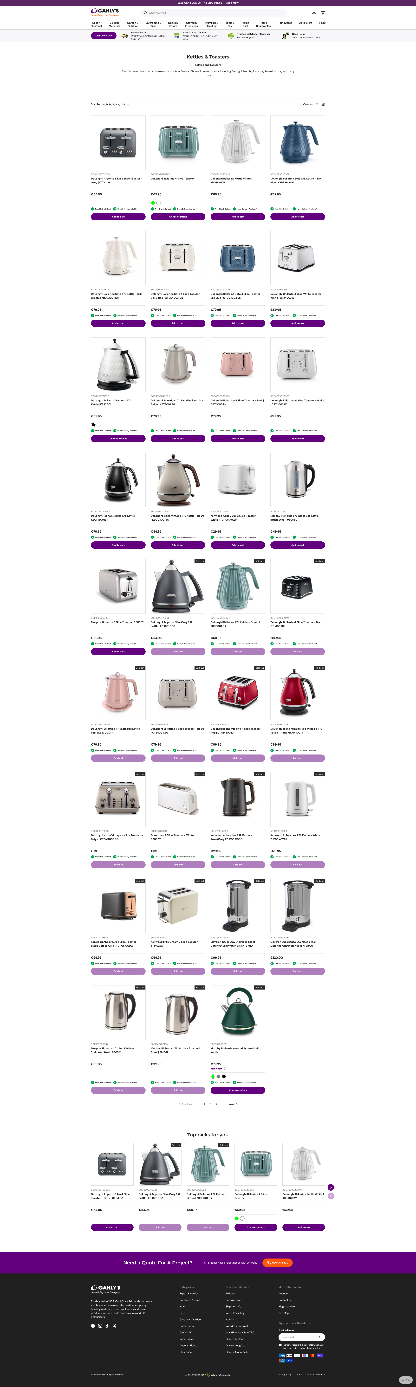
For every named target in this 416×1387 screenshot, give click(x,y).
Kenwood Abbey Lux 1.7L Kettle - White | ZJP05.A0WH (295, 837)
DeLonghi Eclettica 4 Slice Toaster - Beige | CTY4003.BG (177, 730)
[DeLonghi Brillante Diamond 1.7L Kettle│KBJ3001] (118, 365)
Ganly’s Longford (236, 1345)
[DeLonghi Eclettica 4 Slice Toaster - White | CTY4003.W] (298, 365)
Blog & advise (287, 1306)
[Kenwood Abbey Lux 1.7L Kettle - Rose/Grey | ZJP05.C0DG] (238, 799)
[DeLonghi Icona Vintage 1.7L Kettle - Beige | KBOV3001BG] (178, 480)
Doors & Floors (188, 1345)
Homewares (187, 1326)
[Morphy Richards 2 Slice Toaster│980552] (118, 586)
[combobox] (213, 13)
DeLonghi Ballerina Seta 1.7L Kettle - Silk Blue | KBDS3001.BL (295, 180)
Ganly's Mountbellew (238, 1352)
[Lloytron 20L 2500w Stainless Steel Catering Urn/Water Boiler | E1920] (298, 906)
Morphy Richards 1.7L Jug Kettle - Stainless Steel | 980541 (112, 1050)
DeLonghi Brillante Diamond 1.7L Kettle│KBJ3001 (111, 402)
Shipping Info (233, 1306)
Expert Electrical (189, 1293)
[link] (185, 1104)
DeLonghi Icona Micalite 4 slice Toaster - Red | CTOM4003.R (237, 730)
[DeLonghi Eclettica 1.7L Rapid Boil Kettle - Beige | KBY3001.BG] (178, 365)
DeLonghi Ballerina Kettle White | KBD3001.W (231, 180)
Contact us (285, 1300)
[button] (323, 12)
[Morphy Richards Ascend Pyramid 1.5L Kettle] (238, 1012)
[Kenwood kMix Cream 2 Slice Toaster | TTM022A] (178, 906)
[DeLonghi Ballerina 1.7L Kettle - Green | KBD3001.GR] (238, 586)
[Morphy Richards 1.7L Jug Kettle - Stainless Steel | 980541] (118, 1012)
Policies (230, 1293)
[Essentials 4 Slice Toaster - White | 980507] (178, 799)
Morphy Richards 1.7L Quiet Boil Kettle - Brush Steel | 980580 (295, 517)
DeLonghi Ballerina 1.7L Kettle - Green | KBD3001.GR (235, 624)
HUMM (230, 1319)
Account (284, 1293)
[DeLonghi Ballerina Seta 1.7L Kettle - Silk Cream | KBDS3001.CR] (118, 258)
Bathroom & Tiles (190, 1300)
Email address (286, 1330)
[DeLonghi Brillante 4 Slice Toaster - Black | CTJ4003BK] (298, 586)
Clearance (186, 1352)
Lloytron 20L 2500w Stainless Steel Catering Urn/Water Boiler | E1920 (293, 943)
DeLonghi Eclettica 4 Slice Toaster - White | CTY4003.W (297, 402)
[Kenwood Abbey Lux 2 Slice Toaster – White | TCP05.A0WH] (238, 480)
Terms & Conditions (316, 1374)
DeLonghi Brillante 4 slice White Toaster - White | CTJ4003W (297, 296)
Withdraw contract (237, 1326)
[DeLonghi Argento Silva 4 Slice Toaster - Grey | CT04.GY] (118, 143)
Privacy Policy (285, 1374)
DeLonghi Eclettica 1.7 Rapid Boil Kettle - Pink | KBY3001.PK (116, 730)
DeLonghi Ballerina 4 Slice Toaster (172, 178)
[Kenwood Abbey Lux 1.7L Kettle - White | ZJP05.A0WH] (298, 799)
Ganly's (101, 1374)
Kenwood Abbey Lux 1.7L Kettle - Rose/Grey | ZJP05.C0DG (231, 837)
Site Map (284, 1313)
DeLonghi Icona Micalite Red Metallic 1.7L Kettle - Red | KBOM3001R (296, 730)
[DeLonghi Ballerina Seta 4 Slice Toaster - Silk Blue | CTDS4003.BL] (238, 258)
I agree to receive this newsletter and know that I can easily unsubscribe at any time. (303, 1346)
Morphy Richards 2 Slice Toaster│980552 (117, 622)
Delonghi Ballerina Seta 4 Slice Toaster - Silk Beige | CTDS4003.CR (176, 296)
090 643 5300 (280, 1262)
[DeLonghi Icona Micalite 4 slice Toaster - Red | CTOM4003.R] (238, 693)
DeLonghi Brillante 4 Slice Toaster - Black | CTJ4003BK (297, 624)
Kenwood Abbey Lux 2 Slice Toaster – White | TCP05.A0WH (234, 517)
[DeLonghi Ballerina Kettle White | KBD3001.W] (238, 143)
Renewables (187, 1339)
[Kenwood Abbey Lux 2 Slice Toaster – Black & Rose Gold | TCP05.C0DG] (118, 906)
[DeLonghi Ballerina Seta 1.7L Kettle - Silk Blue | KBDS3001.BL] (298, 143)
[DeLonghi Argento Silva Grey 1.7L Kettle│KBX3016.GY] (178, 586)
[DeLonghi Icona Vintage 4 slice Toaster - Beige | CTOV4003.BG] (118, 799)
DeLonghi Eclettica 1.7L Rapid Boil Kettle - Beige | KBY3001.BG (177, 402)
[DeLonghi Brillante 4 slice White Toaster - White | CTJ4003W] (298, 258)
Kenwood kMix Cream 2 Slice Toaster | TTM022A (175, 943)
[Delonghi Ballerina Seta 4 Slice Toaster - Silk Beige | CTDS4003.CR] (178, 258)
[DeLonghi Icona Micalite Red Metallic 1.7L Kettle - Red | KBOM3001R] (298, 693)
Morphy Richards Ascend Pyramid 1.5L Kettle (235, 1050)
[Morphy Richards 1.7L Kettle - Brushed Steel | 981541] (178, 1012)
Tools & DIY (186, 1332)
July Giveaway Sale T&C (240, 1332)
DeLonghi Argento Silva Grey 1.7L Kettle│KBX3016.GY (172, 624)
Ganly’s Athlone (235, 1339)
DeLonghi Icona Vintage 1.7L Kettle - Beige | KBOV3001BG (177, 517)
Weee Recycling (235, 1313)
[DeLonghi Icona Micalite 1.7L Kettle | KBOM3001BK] (118, 480)
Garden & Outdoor (191, 1319)
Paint (183, 1306)
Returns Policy (234, 1300)
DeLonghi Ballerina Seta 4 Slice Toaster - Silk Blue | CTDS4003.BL (236, 296)
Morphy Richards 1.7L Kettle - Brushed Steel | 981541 (175, 1050)
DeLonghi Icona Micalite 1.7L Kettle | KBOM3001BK (113, 517)
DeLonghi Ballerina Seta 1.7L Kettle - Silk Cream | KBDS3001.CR (116, 296)
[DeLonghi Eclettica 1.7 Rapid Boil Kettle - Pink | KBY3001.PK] (118, 693)
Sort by (95, 104)
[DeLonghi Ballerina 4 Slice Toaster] (178, 143)
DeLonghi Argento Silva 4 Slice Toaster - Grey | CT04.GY (117, 180)
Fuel (182, 1313)
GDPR (299, 1374)
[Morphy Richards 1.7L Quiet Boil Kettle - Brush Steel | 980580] (298, 480)
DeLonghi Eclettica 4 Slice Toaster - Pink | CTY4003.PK (237, 402)
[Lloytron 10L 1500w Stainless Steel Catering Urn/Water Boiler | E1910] (238, 906)
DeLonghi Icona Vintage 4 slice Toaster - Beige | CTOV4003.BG (117, 837)
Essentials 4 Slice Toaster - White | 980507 (173, 837)
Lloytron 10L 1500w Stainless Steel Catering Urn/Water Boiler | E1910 (233, 943)
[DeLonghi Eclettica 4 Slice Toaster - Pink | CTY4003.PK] (238, 365)
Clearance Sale (104, 35)
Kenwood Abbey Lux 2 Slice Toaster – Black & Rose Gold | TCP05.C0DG (115, 943)
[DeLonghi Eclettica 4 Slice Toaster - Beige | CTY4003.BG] (178, 693)
